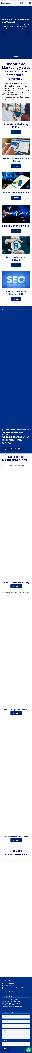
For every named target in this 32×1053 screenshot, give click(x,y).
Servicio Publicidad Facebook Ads (11, 1005)
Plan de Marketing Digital (15, 225)
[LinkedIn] (23, 3)
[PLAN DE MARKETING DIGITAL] (16, 214)
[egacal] (16, 860)
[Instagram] (9, 991)
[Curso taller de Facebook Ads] (16, 522)
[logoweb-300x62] (7, 3)
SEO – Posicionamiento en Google (12, 1003)
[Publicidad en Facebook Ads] (16, 146)
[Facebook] (20, 3)
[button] (28, 1049)
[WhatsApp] (25, 3)
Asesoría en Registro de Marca (11, 1001)
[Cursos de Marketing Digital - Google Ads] (16, 649)
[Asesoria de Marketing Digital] (16, 112)
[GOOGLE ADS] (16, 180)
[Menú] (30, 3)
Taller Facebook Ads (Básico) (16, 582)
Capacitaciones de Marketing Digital (12, 1006)
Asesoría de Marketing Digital (16, 125)
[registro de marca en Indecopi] (16, 245)
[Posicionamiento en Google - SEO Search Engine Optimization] (16, 279)
